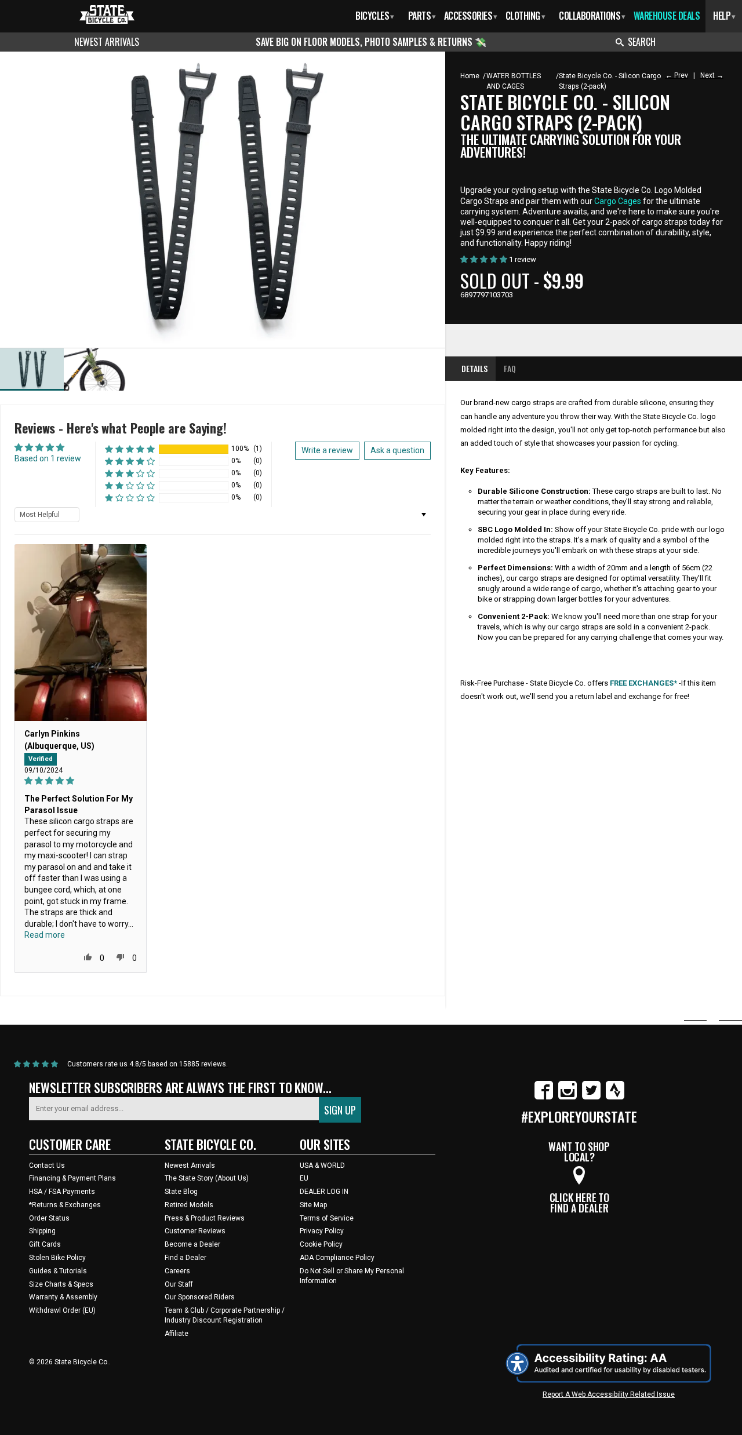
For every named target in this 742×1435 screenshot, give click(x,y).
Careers (177, 1271)
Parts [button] (422, 16)
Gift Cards (45, 1244)
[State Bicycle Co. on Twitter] (591, 1097)
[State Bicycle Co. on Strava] (615, 1097)
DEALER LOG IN (324, 1192)
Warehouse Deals (667, 15)
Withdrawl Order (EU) (62, 1310)
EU (304, 1178)
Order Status (49, 1218)
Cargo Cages (617, 201)
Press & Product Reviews (205, 1218)
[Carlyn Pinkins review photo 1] (80, 632)
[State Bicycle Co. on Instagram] (567, 1097)
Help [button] (724, 16)
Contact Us (47, 1165)
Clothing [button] (525, 16)
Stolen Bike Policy (57, 1258)
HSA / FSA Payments (62, 1192)
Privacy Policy (322, 1231)
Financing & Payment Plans (72, 1178)
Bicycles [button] (374, 16)
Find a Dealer (185, 1258)
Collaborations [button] (592, 16)
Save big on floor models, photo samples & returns (365, 42)
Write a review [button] (327, 450)
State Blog (181, 1192)
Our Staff (179, 1284)
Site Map (313, 1205)
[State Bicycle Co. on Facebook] (543, 1097)
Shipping (42, 1231)
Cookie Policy (321, 1244)
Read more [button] (44, 934)
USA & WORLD (322, 1165)
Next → (711, 75)
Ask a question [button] (397, 450)
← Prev (676, 75)
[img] (80, 781)
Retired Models (189, 1205)
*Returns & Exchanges (65, 1205)
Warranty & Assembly (63, 1297)
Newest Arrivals (106, 42)
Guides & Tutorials (58, 1271)
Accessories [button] (470, 16)
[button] (130, 449)
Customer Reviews (195, 1231)
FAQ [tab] (510, 368)
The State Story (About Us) (207, 1178)
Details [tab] (474, 368)
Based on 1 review (47, 458)
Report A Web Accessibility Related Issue (609, 1394)
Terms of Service (327, 1218)
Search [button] (642, 42)
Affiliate (176, 1334)
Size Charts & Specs (61, 1284)
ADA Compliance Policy (337, 1258)
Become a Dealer (192, 1244)
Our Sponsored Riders (200, 1297)
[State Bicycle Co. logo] (106, 14)
